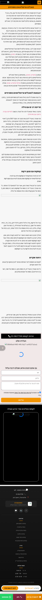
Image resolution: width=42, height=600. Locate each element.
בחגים (13, 54)
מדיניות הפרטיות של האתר (22, 392)
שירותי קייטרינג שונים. (13, 83)
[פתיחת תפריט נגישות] (2, 348)
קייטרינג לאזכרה (21, 527)
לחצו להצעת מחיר (10, 588)
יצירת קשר (21, 557)
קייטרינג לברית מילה (21, 530)
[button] (39, 2)
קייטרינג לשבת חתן (21, 523)
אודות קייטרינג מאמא (21, 554)
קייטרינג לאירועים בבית (21, 541)
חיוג (18, 597)
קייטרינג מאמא (31, 75)
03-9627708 (21, 494)
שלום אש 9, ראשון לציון (21, 497)
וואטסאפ (5, 597)
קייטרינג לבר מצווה (21, 537)
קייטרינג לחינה (21, 534)
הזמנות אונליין (21, 550)
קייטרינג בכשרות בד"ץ (21, 561)
